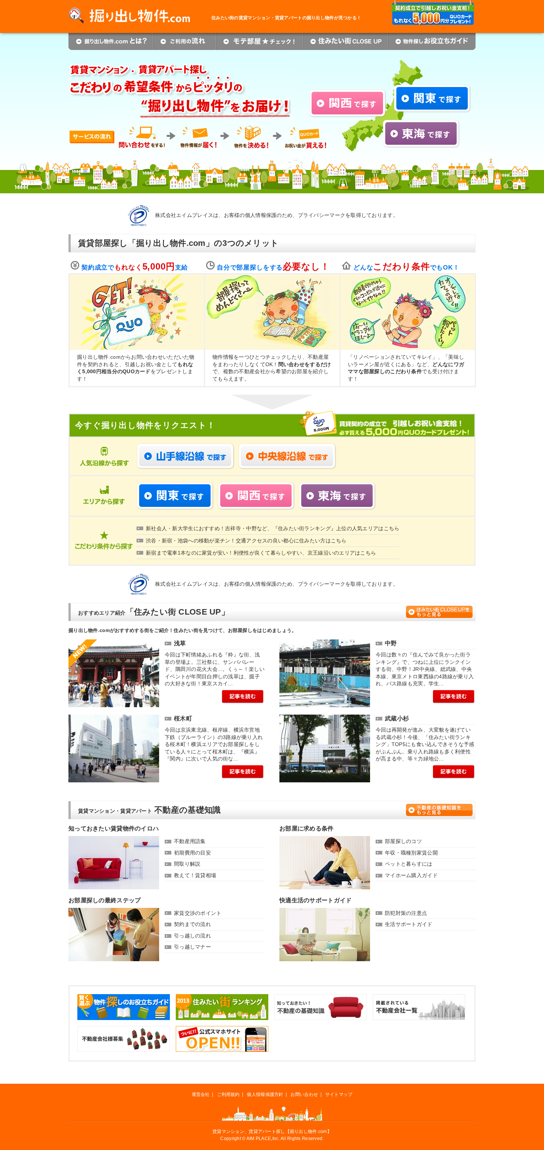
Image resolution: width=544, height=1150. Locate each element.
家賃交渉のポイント (198, 913)
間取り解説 (187, 864)
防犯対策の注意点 (406, 913)
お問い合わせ (304, 1094)
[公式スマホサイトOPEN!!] (222, 1029)
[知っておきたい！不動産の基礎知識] (320, 997)
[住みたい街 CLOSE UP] (345, 36)
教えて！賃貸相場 (195, 875)
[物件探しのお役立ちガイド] (123, 997)
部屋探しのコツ (403, 841)
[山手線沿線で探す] (186, 446)
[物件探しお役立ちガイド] (432, 36)
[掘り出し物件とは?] (110, 36)
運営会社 (201, 1094)
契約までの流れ (192, 924)
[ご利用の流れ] (184, 36)
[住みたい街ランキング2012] (222, 997)
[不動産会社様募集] (123, 1029)
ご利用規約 (228, 1094)
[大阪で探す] (347, 93)
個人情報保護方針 (265, 1094)
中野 (391, 643)
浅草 (180, 643)
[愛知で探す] (421, 123)
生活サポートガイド (409, 924)
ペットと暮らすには (409, 864)
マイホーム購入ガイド (411, 875)
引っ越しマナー (192, 947)
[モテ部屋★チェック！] (259, 36)
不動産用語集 (190, 841)
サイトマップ (339, 1094)
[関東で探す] (432, 88)
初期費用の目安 (192, 853)
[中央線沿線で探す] (287, 446)
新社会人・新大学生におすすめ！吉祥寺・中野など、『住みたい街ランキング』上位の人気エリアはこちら (272, 528)
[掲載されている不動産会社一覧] (419, 997)
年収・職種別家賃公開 (411, 853)
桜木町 (183, 718)
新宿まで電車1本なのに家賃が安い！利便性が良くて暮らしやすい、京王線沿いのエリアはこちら (261, 553)
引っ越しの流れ (192, 936)
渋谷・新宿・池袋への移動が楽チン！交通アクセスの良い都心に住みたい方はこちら (246, 541)
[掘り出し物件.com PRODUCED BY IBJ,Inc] (139, 11)
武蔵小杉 (397, 718)
